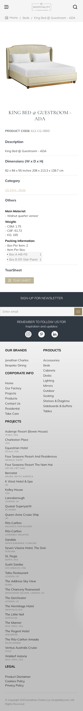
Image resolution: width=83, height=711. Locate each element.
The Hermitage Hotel (19, 606)
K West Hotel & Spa (19, 481)
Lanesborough (15, 498)
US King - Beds (15, 190)
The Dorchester (15, 598)
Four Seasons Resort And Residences (31, 456)
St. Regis (11, 556)
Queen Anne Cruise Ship (22, 515)
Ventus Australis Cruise (21, 648)
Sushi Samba (14, 564)
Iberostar (11, 473)
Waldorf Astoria (16, 656)
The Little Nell (14, 614)
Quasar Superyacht (18, 506)
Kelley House (14, 490)
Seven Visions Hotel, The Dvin (25, 548)
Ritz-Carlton (13, 523)
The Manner (13, 623)
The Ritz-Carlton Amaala (22, 639)
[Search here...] (75, 7)
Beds (26, 18)
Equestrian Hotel (16, 448)
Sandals (10, 540)
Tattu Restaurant (16, 573)
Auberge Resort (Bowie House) (26, 431)
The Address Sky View (20, 581)
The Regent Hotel (17, 631)
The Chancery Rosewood (22, 589)
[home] (11, 17)
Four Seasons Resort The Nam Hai (29, 465)
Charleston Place (16, 440)
